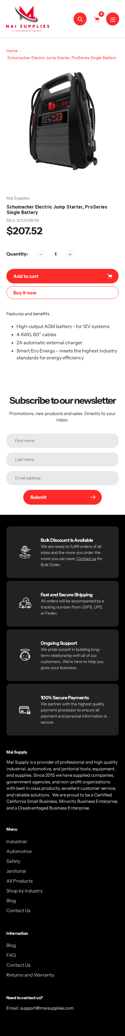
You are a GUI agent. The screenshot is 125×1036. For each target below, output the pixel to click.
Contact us (86, 558)
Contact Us (18, 910)
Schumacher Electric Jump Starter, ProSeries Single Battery (61, 57)
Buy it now (24, 293)
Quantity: (17, 254)
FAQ (11, 955)
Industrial (16, 841)
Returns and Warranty (30, 975)
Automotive (19, 851)
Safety (13, 861)
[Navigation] (112, 19)
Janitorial (16, 871)
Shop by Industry (24, 891)
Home (12, 50)
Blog (11, 900)
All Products (19, 881)
